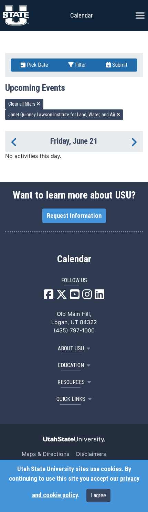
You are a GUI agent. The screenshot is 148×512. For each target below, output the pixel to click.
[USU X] (61, 296)
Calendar (74, 259)
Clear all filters (22, 104)
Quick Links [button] (70, 399)
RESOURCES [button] (71, 382)
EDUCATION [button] (71, 365)
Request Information (74, 216)
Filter (80, 65)
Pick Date (36, 65)
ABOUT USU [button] (71, 348)
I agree (98, 495)
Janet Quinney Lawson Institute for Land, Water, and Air (62, 114)
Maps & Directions (45, 453)
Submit (119, 65)
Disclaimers (91, 453)
